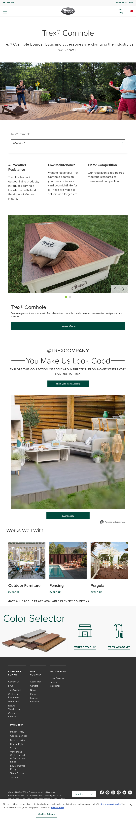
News (33, 689)
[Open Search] (121, 11)
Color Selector (57, 678)
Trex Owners (14, 689)
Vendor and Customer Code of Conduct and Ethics (18, 756)
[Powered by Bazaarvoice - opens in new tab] (112, 522)
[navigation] (68, 8)
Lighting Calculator (55, 684)
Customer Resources (13, 695)
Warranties (13, 701)
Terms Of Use (17, 773)
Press (32, 694)
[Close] (130, 804)
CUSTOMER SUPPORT (14, 673)
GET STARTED (58, 671)
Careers (34, 685)
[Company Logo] (68, 11)
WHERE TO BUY (125, 2)
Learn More (68, 326)
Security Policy (17, 739)
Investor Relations (34, 700)
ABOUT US (8, 2)
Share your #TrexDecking (68, 383)
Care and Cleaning (12, 714)
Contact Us (13, 681)
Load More (60, 516)
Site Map (14, 777)
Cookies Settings (46, 814)
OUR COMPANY (36, 673)
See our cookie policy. (111, 804)
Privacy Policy (17, 731)
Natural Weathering (14, 707)
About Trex (35, 681)
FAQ (10, 685)
